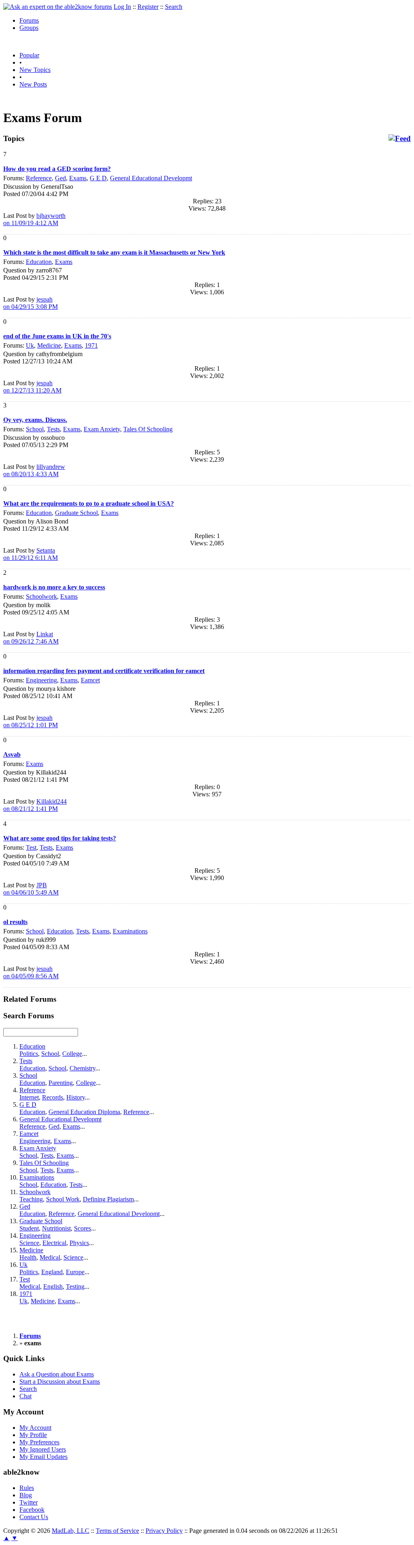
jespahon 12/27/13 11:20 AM (32, 387)
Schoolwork (41, 596)
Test (31, 847)
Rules (26, 1487)
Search (173, 6)
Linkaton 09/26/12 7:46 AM (31, 638)
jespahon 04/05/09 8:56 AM (31, 972)
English (53, 1286)
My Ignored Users (42, 1449)
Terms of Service (117, 1530)
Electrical (54, 1242)
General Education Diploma (84, 1111)
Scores (82, 1228)
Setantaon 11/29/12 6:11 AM (30, 554)
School (35, 429)
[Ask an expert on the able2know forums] (57, 6)
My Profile (33, 1434)
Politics (28, 1053)
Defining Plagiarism (108, 1199)
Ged (60, 178)
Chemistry (82, 1068)
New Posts (33, 84)
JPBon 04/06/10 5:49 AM (31, 889)
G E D (98, 178)
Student (29, 1228)
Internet (29, 1097)
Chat (25, 1396)
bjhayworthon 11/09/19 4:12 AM (34, 219)
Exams (78, 178)
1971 (91, 345)
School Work (63, 1199)
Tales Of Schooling (148, 429)
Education (39, 261)
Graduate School (76, 512)
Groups (28, 27)
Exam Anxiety (102, 429)
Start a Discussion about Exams (59, 1381)
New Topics (35, 69)
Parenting (61, 1082)
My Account (35, 1427)
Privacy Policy (164, 1530)
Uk (30, 345)
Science (29, 1242)
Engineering (41, 680)
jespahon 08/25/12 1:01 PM (30, 721)
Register (147, 6)
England (52, 1272)
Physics (79, 1242)
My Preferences (39, 1442)
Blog (25, 1495)
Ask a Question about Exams (56, 1374)
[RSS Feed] (400, 138)
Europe (75, 1272)
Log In (122, 6)
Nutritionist (56, 1228)
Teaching (31, 1199)
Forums (29, 20)
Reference (39, 178)
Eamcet (90, 680)
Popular (29, 55)
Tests (53, 429)
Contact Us (33, 1516)
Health (27, 1257)
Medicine (49, 345)
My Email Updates (43, 1456)
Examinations (130, 931)
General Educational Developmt (151, 178)
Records (52, 1097)
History (75, 1097)
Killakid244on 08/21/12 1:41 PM (35, 805)
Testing (75, 1286)
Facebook (31, 1509)
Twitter (28, 1502)
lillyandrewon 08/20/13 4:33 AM (34, 470)
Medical (50, 1257)
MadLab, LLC (70, 1530)
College (72, 1053)
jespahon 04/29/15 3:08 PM (30, 303)
